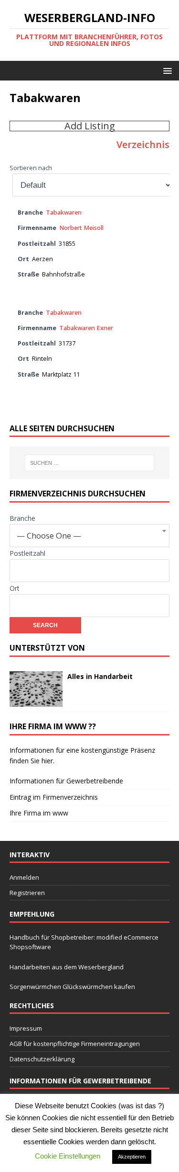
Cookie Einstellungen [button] (67, 1156)
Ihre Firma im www (39, 812)
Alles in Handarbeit (100, 676)
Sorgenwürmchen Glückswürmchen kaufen (72, 986)
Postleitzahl (27, 553)
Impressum (26, 1028)
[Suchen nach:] (90, 463)
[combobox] (89, 535)
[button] (166, 70)
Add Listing (89, 126)
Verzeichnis (142, 144)
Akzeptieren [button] (132, 1157)
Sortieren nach (31, 168)
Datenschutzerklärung (42, 1059)
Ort (15, 588)
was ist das (139, 1106)
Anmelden (24, 877)
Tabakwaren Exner (86, 328)
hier (47, 760)
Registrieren (27, 892)
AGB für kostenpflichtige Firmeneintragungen (75, 1043)
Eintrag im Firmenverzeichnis (54, 797)
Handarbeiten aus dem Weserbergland (67, 967)
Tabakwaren (64, 212)
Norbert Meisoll (81, 228)
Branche (22, 518)
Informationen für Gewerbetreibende (66, 780)
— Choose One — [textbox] (49, 535)
